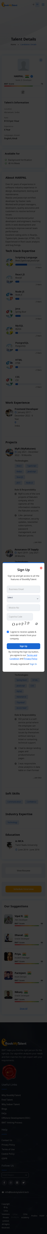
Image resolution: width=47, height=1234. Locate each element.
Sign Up (23, 646)
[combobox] (23, 598)
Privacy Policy (30, 658)
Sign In (33, 664)
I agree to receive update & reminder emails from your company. (23, 635)
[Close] (41, 568)
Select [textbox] (10, 597)
